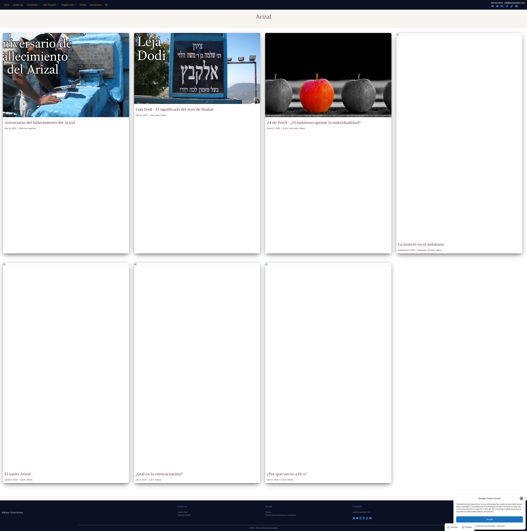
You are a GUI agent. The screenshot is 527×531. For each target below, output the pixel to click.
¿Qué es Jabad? (184, 515)
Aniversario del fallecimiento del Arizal (40, 122)
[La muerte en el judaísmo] (459, 136)
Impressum (501, 526)
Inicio (6, 5)
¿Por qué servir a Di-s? (287, 474)
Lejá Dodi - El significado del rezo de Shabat (175, 109)
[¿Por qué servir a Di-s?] (328, 366)
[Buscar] (106, 5)
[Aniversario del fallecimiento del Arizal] (66, 75)
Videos (163, 115)
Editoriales (422, 250)
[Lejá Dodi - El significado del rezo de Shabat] (197, 68)
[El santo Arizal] (66, 366)
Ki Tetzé (431, 250)
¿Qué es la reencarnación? (159, 474)
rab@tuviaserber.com (514, 3)
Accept (489, 519)
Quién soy (18, 5)
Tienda (82, 5)
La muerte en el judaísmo (421, 244)
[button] (521, 498)
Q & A (285, 128)
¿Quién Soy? (183, 512)
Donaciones (96, 5)
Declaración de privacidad (485, 526)
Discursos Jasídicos (27, 128)
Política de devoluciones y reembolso (280, 515)
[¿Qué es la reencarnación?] (197, 366)
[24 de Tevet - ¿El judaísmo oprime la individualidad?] (328, 75)
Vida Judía (154, 115)
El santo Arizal (18, 474)
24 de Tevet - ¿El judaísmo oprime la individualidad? (314, 122)
